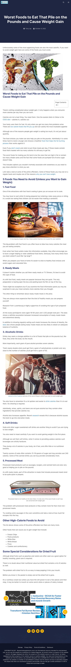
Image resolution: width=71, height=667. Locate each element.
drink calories (51, 401)
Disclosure (50, 647)
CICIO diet (6, 120)
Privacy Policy (28, 647)
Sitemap (20, 647)
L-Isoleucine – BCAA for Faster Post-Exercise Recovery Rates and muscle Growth (46, 598)
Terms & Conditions (39, 647)
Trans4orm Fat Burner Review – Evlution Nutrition (25, 611)
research (35, 415)
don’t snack (15, 148)
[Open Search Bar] (63, 2)
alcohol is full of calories (15, 396)
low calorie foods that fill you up (22, 127)
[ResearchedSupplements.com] (4, 2)
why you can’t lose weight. (46, 174)
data (4, 325)
